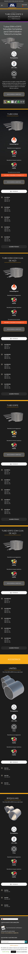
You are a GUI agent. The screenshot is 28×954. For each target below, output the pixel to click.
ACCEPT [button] (13, 951)
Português (24, 4)
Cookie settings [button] (5, 951)
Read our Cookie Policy (22, 951)
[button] (2, 5)
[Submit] (26, 942)
